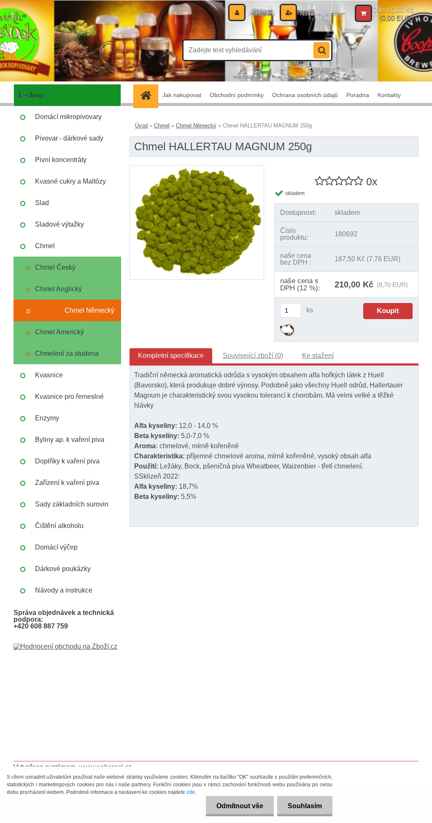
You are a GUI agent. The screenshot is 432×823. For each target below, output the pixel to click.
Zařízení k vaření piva (67, 482)
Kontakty (389, 95)
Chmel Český (55, 267)
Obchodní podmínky (237, 95)
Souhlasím (305, 805)
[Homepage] (148, 95)
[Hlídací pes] (287, 327)
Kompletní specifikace (171, 355)
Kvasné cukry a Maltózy (70, 181)
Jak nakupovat (181, 95)
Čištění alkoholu (59, 525)
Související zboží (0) (253, 355)
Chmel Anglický (58, 288)
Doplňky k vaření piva (67, 461)
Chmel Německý (89, 310)
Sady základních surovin (71, 504)
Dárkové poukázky (63, 568)
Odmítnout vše (239, 805)
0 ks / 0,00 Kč (393, 10)
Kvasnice (49, 375)
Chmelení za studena (67, 353)
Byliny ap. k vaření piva (69, 439)
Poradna (357, 95)
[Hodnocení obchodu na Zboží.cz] (65, 646)
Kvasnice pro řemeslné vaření (69, 400)
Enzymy (47, 418)
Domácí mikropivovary (68, 116)
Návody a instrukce (63, 590)
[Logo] (72, 50)
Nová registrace (320, 13)
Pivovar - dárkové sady (69, 138)
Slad (42, 202)
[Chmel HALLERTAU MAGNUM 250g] (197, 168)
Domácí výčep (56, 547)
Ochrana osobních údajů (305, 95)
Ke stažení (318, 355)
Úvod (141, 125)
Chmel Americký (59, 332)
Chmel (45, 245)
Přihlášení (262, 13)
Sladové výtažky (59, 224)
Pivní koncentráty (60, 159)
